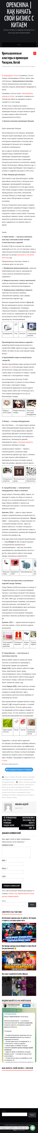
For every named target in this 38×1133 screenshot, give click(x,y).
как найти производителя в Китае (19, 787)
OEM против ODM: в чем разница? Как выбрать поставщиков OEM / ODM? (28, 823)
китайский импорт (7, 790)
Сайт (4, 877)
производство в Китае (9, 795)
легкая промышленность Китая (24, 790)
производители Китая (23, 792)
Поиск (4, 901)
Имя (4, 861)
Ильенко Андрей (30, 66)
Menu (19, 45)
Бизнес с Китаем (9, 777)
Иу (10, 367)
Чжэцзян (9, 797)
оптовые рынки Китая (9, 792)
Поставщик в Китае (8, 782)
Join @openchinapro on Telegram (20, 770)
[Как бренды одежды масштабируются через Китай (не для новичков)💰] (19, 960)
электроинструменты (25, 442)
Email (5, 869)
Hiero (15, 1130)
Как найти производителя (25, 779)
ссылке (4, 760)
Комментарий (8, 845)
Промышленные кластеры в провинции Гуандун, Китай (10, 821)
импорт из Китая (19, 784)
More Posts (19, 808)
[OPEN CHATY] (32, 1128)
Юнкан (15, 797)
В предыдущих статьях (10, 75)
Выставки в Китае (21, 777)
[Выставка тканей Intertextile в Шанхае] (19, 986)
